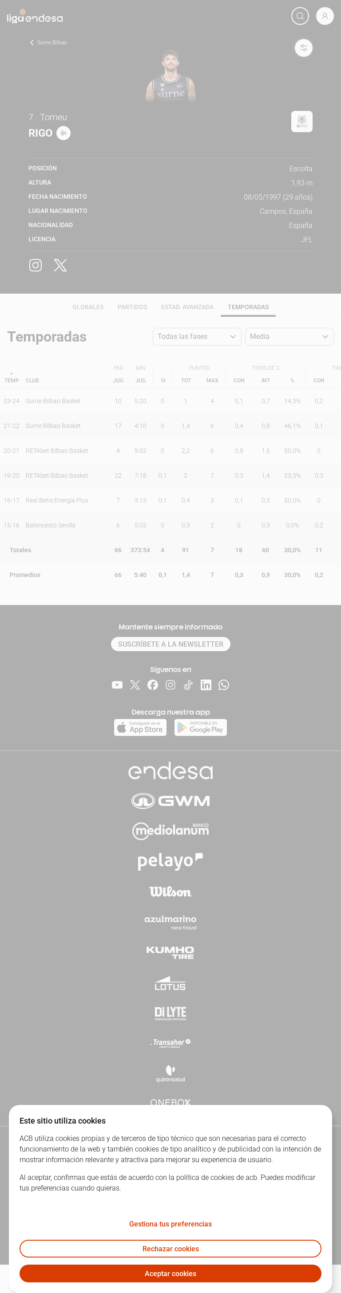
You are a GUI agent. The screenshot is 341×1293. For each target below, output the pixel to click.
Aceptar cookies (170, 1273)
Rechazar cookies (171, 1249)
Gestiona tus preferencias (170, 1224)
